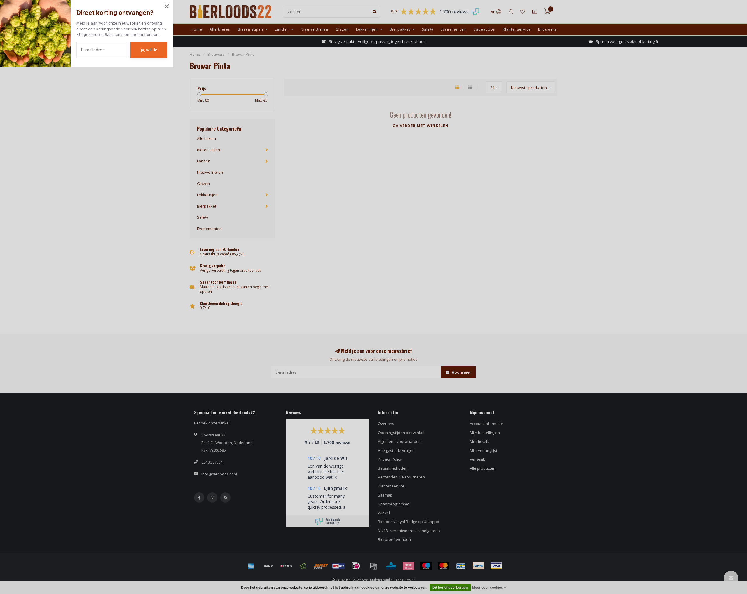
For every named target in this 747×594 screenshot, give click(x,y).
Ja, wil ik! (149, 50)
